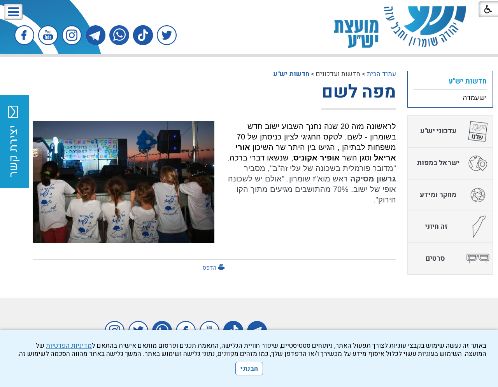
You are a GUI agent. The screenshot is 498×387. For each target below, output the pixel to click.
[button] (13, 12)
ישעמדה (475, 97)
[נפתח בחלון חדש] (167, 35)
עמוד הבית (381, 74)
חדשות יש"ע (291, 74)
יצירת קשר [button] (13, 151)
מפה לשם (358, 92)
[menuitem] (450, 81)
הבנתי (249, 368)
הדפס (209, 267)
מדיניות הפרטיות (69, 345)
